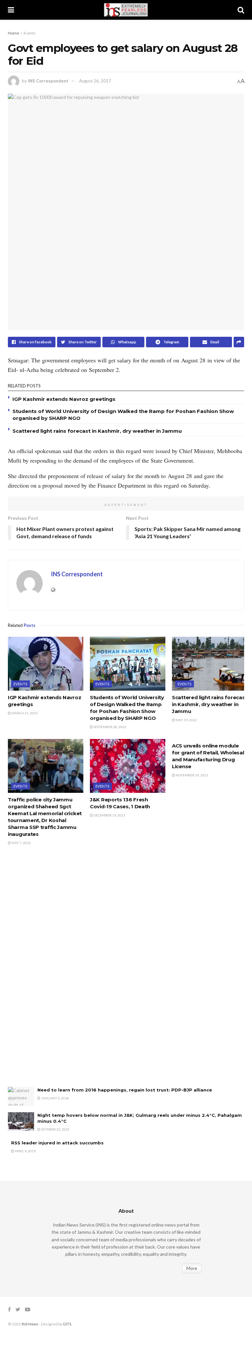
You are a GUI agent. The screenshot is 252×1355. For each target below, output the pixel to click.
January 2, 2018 (54, 1098)
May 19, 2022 (186, 720)
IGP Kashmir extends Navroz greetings (64, 399)
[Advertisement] (57, 972)
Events (30, 33)
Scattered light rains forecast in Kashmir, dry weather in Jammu (98, 431)
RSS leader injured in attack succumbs (57, 1142)
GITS (67, 1323)
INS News (30, 1323)
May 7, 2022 (21, 843)
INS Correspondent (48, 80)
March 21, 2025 (24, 713)
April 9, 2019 (25, 1151)
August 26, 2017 (95, 80)
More (191, 1268)
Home (13, 33)
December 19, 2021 (109, 815)
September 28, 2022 (109, 727)
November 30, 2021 (191, 775)
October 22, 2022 (55, 1129)
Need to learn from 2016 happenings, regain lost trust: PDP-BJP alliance (124, 1089)
